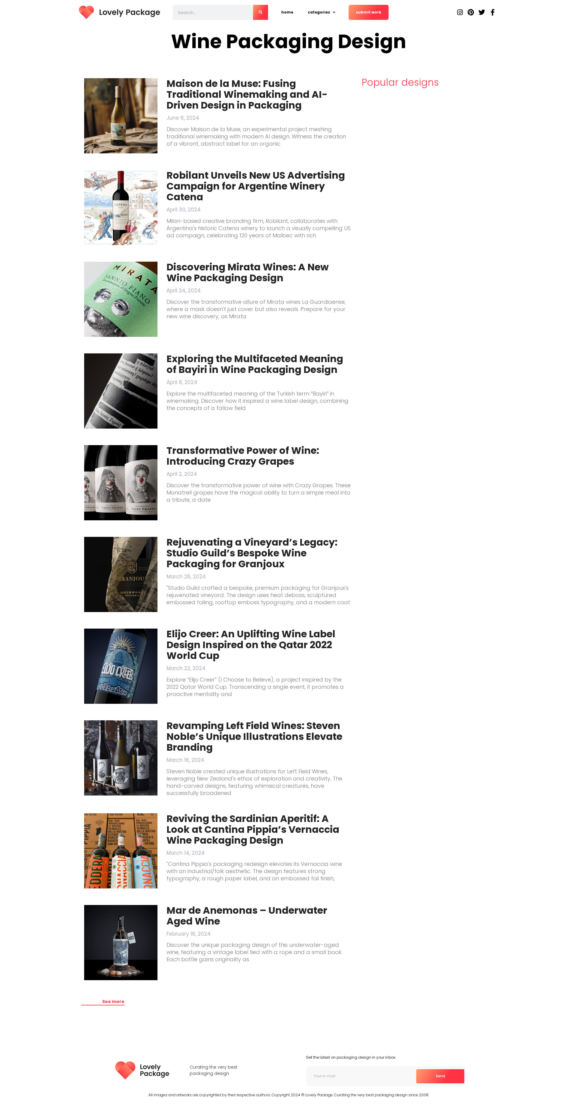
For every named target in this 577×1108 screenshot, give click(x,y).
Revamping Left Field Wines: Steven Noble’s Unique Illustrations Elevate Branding (254, 736)
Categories (319, 12)
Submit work (368, 12)
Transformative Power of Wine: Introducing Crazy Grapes (242, 456)
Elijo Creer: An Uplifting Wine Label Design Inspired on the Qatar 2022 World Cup (250, 644)
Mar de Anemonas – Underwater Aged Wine (246, 915)
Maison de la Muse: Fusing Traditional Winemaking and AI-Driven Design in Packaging (247, 94)
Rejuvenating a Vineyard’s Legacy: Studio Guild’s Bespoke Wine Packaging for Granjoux (251, 553)
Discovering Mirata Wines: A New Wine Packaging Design (247, 272)
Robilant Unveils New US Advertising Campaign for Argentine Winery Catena (255, 186)
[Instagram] (460, 12)
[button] (103, 1001)
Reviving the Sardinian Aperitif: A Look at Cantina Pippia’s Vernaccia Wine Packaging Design (252, 829)
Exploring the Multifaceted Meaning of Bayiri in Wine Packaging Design (254, 364)
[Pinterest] (471, 12)
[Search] (260, 12)
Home (287, 12)
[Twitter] (481, 12)
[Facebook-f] (492, 12)
